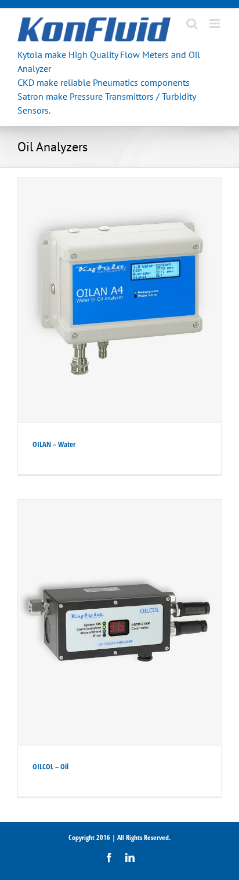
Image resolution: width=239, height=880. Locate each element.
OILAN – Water (53, 444)
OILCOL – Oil (50, 766)
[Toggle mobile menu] (215, 23)
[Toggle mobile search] (192, 23)
